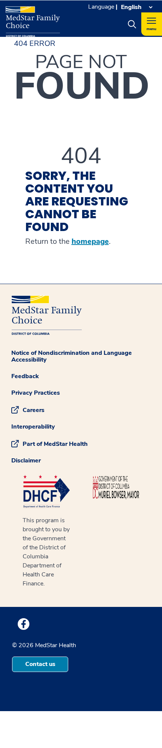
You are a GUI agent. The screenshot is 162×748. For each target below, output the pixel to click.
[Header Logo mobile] (33, 19)
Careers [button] (33, 410)
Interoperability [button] (33, 427)
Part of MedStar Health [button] (55, 444)
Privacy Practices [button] (35, 393)
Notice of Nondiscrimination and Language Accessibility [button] (71, 356)
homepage (90, 241)
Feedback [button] (25, 376)
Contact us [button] (40, 664)
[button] (131, 24)
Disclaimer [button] (26, 460)
